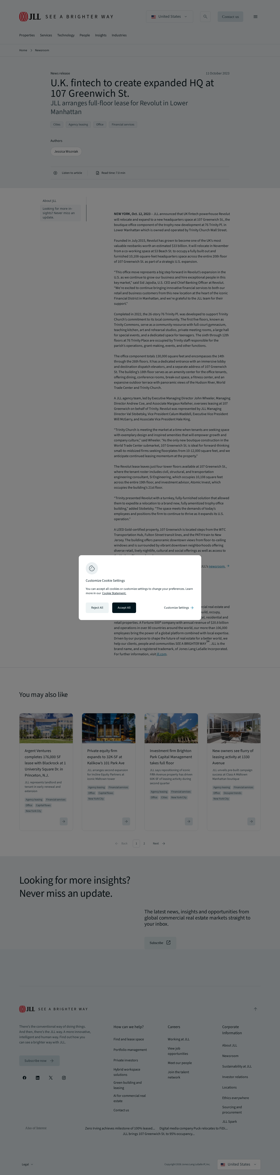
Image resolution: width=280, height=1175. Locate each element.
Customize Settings (179, 607)
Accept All (124, 608)
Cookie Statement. (114, 593)
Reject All (97, 608)
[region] (140, 587)
